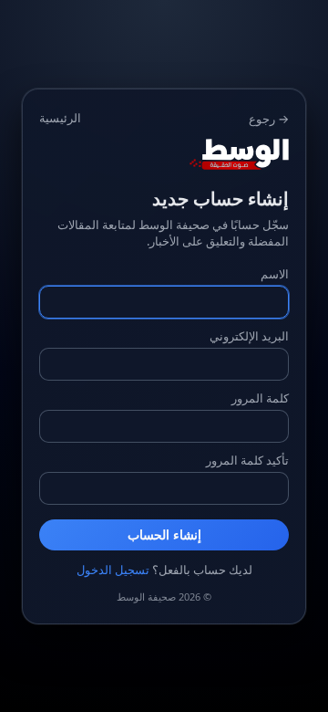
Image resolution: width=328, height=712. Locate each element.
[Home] (164, 154)
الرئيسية (60, 118)
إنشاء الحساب (164, 535)
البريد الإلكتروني (249, 336)
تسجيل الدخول (113, 569)
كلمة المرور (260, 398)
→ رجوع (269, 118)
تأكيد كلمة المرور (247, 460)
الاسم (275, 274)
